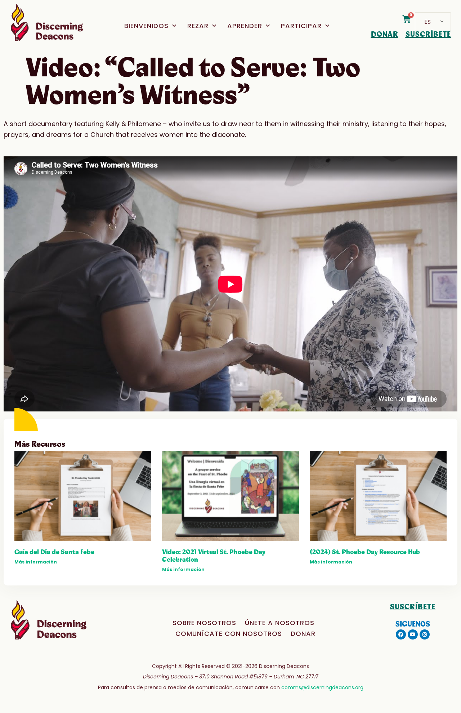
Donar (303, 633)
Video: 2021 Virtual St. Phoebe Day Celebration (213, 555)
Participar (301, 25)
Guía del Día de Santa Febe (54, 552)
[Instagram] (425, 634)
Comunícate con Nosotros (228, 633)
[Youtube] (413, 634)
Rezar (198, 25)
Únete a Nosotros (279, 622)
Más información (35, 562)
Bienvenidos (146, 25)
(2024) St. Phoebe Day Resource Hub (365, 552)
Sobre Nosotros (204, 622)
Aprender (244, 25)
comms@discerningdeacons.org (322, 687)
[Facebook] (401, 634)
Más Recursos (40, 444)
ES (427, 22)
